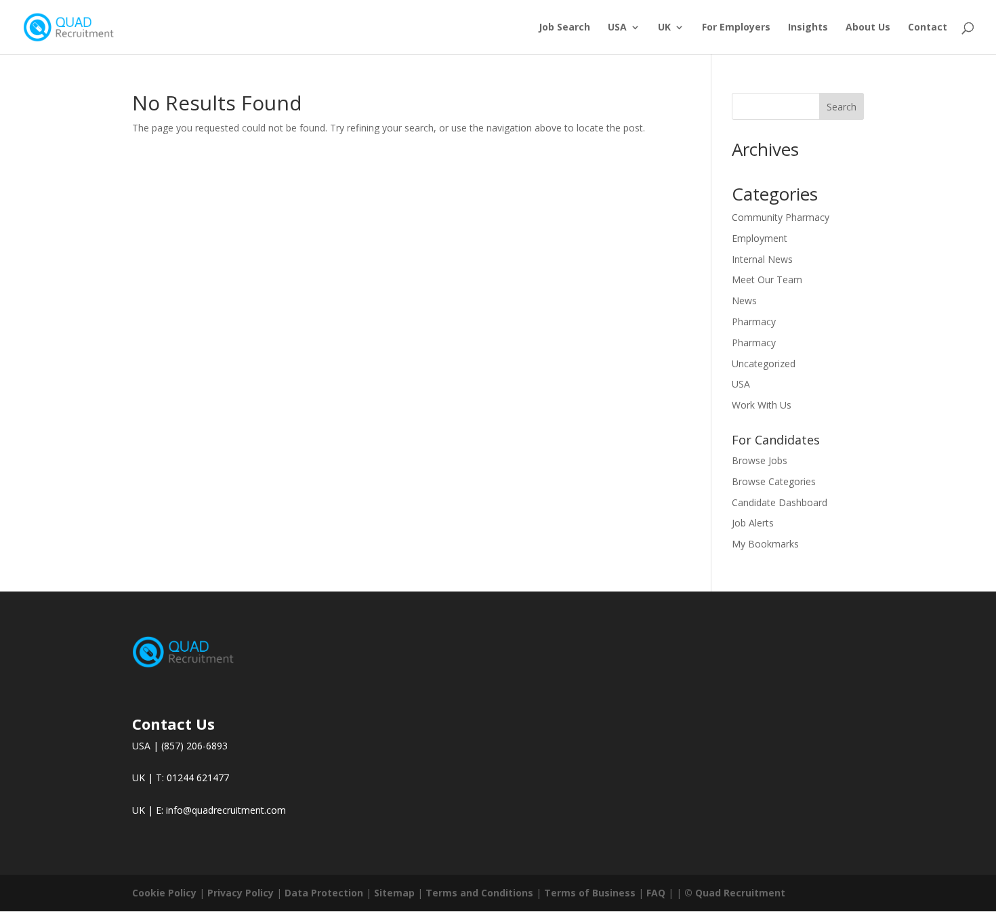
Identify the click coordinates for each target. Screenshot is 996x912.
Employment (759, 238)
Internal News (762, 259)
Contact (927, 27)
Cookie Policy (164, 892)
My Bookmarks (765, 543)
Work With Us (761, 404)
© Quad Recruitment (734, 892)
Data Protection (324, 892)
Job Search (564, 27)
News (744, 300)
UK (664, 27)
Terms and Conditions (479, 892)
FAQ (655, 892)
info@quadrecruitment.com (226, 810)
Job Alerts (753, 522)
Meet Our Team (767, 279)
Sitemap (394, 892)
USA (617, 27)
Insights (808, 27)
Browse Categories (774, 481)
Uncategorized (763, 363)
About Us (868, 27)
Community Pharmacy (780, 217)
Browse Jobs (759, 460)
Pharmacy (754, 321)
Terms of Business (590, 892)
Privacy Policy (240, 892)
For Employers (736, 27)
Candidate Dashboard (779, 502)
